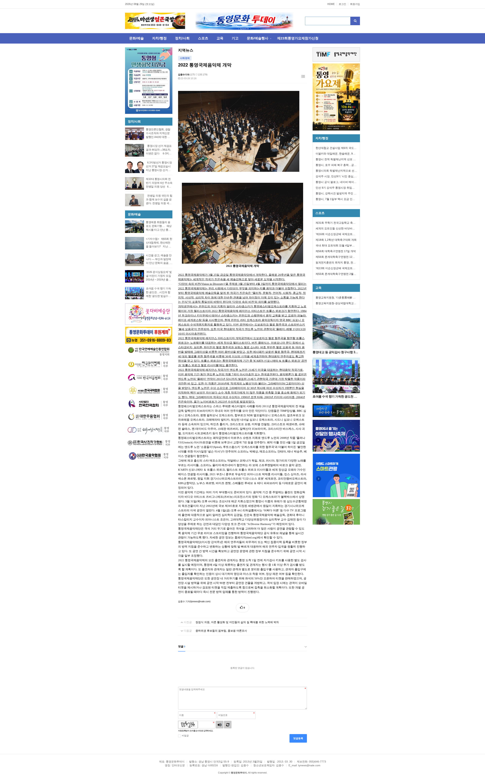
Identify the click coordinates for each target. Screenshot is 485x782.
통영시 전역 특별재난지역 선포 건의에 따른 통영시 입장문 (336, 160)
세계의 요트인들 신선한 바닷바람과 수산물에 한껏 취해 (335, 229)
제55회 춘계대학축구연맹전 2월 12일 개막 (335, 274)
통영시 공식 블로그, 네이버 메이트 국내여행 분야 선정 (336, 182)
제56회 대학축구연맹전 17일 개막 (336, 251)
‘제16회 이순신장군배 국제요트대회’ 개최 (335, 235)
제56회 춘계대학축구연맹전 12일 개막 (335, 257)
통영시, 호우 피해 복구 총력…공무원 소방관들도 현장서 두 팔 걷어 (336, 165)
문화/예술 (136, 38)
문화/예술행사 (257, 38)
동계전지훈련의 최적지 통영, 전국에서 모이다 (336, 263)
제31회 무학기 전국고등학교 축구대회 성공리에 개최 (335, 223)
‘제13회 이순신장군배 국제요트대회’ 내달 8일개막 (335, 269)
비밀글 (185, 735)
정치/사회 (182, 38)
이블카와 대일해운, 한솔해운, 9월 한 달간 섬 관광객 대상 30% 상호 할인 (335, 154)
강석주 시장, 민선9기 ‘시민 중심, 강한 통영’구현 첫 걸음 (335, 177)
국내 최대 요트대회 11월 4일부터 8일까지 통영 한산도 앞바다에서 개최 (336, 246)
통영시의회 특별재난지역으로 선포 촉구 (336, 171)
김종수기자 (183, 74)
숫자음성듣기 (219, 724)
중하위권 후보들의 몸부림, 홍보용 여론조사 (221, 630)
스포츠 (203, 38)
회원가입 (355, 4)
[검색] (355, 21)
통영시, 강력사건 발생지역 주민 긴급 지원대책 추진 (336, 194)
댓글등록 (298, 738)
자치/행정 (159, 38)
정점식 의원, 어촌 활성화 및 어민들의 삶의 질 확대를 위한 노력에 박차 (237, 622)
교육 (220, 38)
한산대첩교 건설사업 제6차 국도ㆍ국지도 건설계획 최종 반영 (336, 148)
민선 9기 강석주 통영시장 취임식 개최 (335, 188)
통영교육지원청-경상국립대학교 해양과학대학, (335, 304)
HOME (331, 4)
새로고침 (228, 724)
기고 (235, 38)
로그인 (342, 4)
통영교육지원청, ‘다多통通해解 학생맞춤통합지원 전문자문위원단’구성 (336, 298)
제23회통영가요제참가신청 (297, 38)
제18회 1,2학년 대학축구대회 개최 (336, 239)
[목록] (303, 76)
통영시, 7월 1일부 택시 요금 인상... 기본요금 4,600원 (334, 200)
